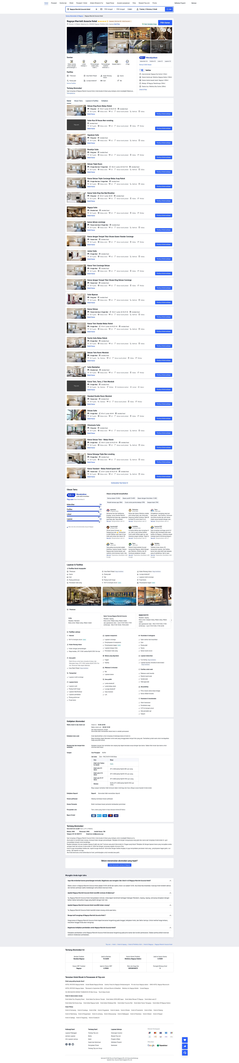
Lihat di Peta (143, 89)
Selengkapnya (71, 93)
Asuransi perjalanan (123, 3)
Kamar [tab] (69, 101)
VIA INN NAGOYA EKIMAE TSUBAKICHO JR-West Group (81, 992)
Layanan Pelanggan (71, 1033)
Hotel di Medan (125, 1010)
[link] (180, 3)
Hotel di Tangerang (81, 1017)
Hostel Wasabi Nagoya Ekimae (94, 984)
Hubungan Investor (116, 1033)
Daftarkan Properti (116, 1042)
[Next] (171, 595)
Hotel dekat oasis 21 (150, 999)
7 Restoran (72, 571)
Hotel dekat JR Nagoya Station (161, 1003)
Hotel (46, 3)
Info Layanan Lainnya (71, 1039)
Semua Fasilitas (71, 83)
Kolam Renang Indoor (145, 571)
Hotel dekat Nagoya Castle (91, 1003)
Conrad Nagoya (144, 988)
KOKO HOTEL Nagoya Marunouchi (159, 984)
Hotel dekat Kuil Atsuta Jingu (73, 1003)
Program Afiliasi (115, 1039)
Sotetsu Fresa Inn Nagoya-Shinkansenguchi (117, 984)
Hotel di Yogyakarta (103, 1010)
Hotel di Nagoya (148, 944)
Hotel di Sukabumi (94, 1017)
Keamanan (114, 1045)
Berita (90, 1036)
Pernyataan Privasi (93, 1045)
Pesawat (54, 3)
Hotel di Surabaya (83, 1010)
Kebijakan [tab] (104, 101)
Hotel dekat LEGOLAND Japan (115, 999)
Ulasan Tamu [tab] (78, 101)
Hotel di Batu (148, 1010)
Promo (155, 3)
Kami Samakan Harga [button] (150, 24)
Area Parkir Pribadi (109, 571)
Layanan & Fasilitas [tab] (92, 101)
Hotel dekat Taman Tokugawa (142, 1003)
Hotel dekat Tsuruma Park (125, 1003)
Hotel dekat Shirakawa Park (108, 1003)
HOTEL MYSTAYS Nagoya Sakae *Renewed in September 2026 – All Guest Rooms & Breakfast (93, 988)
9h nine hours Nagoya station (139, 984)
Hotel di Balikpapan (123, 1014)
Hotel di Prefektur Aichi (135, 944)
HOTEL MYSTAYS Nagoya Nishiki (74, 984)
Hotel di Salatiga (70, 1017)
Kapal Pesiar (110, 3)
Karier (89, 1039)
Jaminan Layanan (70, 1036)
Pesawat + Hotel (81, 3)
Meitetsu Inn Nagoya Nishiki (130, 988)
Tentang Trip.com (93, 1033)
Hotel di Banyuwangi (110, 1014)
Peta (134, 3)
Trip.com (108, 944)
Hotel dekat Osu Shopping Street (74, 999)
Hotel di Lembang (97, 1014)
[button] (188, 3)
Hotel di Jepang (122, 944)
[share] (185, 1046)
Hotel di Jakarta (114, 1010)
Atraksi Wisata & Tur (96, 3)
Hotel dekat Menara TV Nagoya (134, 999)
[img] (87, 40)
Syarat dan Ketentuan (94, 1042)
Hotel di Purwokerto (137, 1010)
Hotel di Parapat (157, 1014)
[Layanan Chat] (185, 1053)
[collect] (185, 1040)
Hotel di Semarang (70, 1010)
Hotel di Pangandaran (84, 1014)
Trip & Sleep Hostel (104, 992)
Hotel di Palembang (71, 1014)
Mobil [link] (71, 3)
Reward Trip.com (144, 3)
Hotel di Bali (92, 1010)
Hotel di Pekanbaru (135, 1014)
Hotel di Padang (158, 1010)
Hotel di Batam (147, 1014)
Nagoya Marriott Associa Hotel (82, 21)
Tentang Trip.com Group (95, 1048)
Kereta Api (63, 3)
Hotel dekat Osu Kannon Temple (95, 999)
